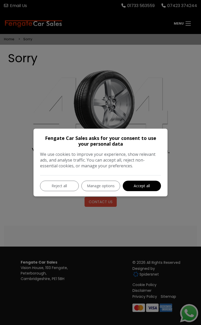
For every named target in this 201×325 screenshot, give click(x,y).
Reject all (59, 185)
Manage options (101, 185)
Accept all (142, 185)
